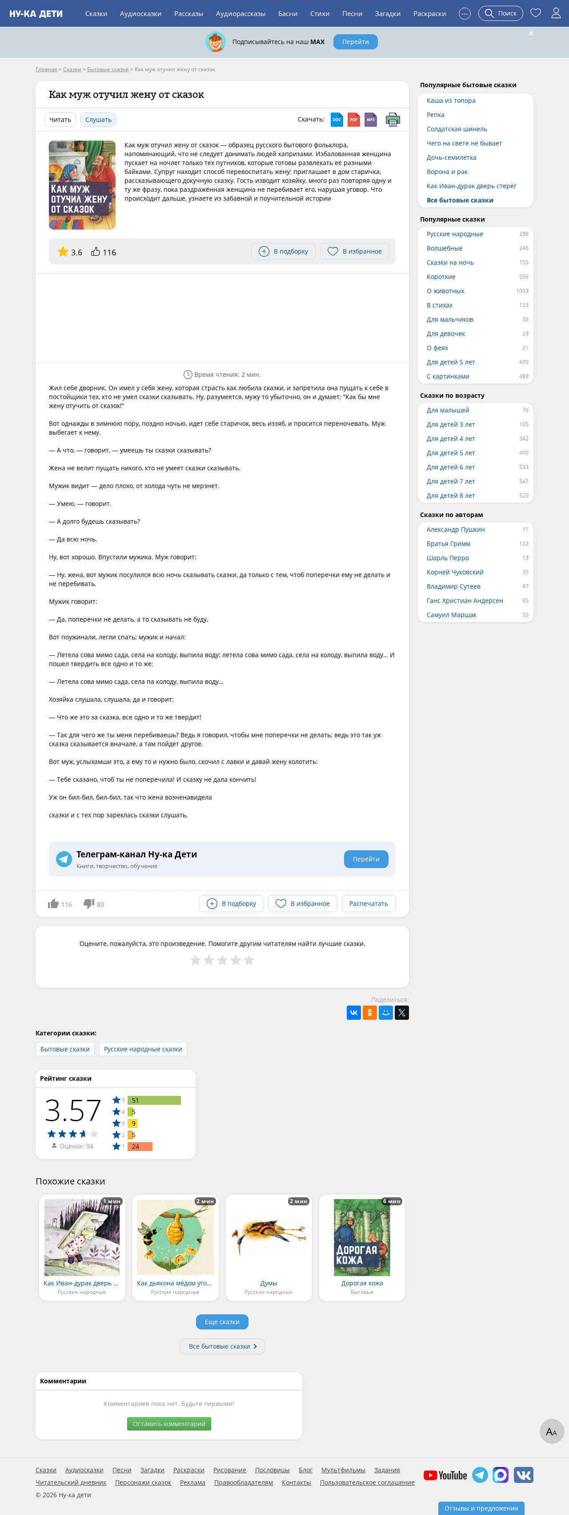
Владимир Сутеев (454, 586)
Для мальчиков (450, 319)
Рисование (229, 1470)
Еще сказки (222, 1321)
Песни (352, 13)
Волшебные (445, 248)
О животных (445, 291)
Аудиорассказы (241, 13)
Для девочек (446, 333)
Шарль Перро (448, 557)
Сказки (96, 13)
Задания (387, 1470)
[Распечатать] (393, 120)
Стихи (320, 13)
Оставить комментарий (169, 1423)
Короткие (441, 276)
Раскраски (429, 13)
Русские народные (455, 234)
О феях (437, 347)
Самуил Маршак (452, 614)
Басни (288, 13)
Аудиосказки (141, 13)
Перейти (355, 41)
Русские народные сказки (143, 1049)
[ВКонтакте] (354, 1013)
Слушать (98, 119)
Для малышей (448, 410)
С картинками (448, 376)
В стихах (440, 305)
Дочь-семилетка (452, 157)
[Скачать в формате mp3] (371, 120)
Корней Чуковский (455, 572)
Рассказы (189, 13)
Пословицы (272, 1470)
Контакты (296, 1482)
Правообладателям (243, 1482)
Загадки (388, 13)
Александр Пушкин (456, 529)
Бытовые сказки (65, 1049)
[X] (402, 1013)
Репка (436, 114)
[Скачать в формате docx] (337, 120)
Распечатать (368, 903)
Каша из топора (451, 100)
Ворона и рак (447, 171)
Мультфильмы (343, 1470)
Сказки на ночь (450, 262)
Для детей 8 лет (451, 495)
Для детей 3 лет (451, 424)
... (464, 12)
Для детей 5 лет (451, 362)
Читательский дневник (71, 1482)
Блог (306, 1470)
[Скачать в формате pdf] (354, 120)
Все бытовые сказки (219, 1346)
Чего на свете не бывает (464, 143)
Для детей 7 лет (451, 481)
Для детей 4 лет (451, 438)
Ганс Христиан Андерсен (465, 600)
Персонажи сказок (143, 1482)
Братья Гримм (448, 543)
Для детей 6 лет (451, 467)
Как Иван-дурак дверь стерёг (472, 186)
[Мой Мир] (386, 1013)
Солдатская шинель (457, 129)
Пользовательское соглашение (367, 1482)
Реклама (192, 1482)
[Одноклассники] (370, 1013)
